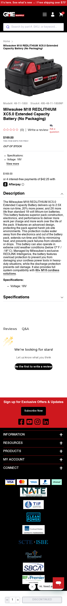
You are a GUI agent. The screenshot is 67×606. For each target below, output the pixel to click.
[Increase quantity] (18, 600)
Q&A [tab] (25, 329)
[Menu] (44, 14)
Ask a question (54, 130)
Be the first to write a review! (33, 366)
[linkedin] (45, 421)
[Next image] (56, 76)
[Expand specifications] (62, 297)
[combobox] (33, 27)
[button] (33, 194)
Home (6, 41)
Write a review (38, 130)
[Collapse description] (62, 194)
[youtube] (29, 421)
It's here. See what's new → (18, 3)
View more (12, 164)
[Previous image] (10, 76)
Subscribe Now (33, 411)
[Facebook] (21, 421)
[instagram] (37, 421)
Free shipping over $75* (51, 3)
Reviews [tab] (10, 329)
